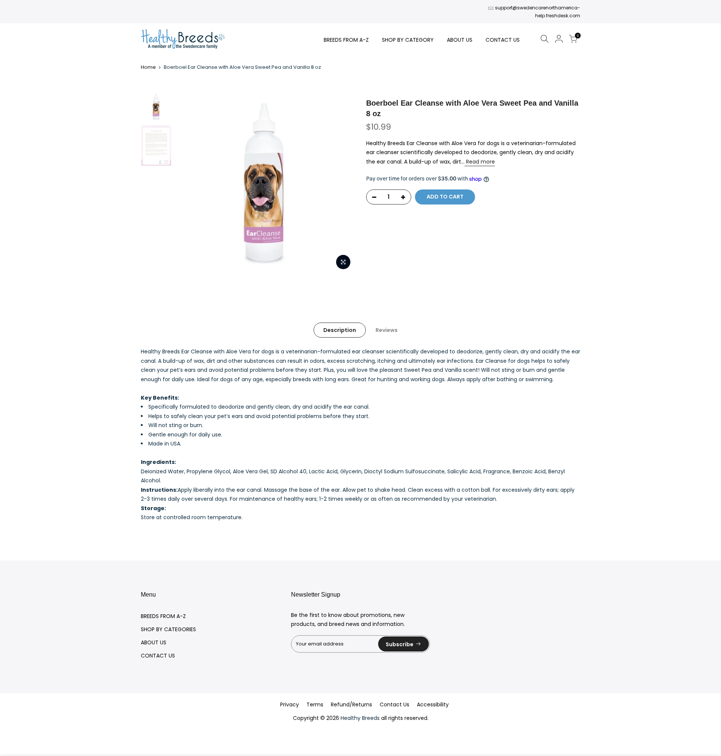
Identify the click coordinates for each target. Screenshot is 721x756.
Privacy (289, 704)
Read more (480, 161)
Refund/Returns (351, 704)
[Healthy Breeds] (183, 39)
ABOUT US (459, 40)
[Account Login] (559, 40)
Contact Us (394, 704)
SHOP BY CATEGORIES (168, 629)
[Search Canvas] (544, 40)
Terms (314, 704)
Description (339, 330)
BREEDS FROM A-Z (346, 40)
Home (148, 67)
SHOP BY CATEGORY (408, 40)
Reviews (387, 330)
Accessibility (433, 704)
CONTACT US (503, 40)
